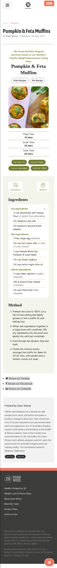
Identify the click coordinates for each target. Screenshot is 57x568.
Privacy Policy (10, 509)
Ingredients (15, 190)
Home (6, 23)
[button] (44, 208)
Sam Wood (12, 36)
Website (20, 457)
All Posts (9, 457)
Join (49, 3)
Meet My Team (11, 504)
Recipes (14, 23)
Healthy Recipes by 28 (15, 488)
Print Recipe (20, 80)
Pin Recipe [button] (37, 80)
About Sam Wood (13, 498)
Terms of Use (10, 514)
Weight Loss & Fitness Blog (17, 493)
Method (43, 190)
